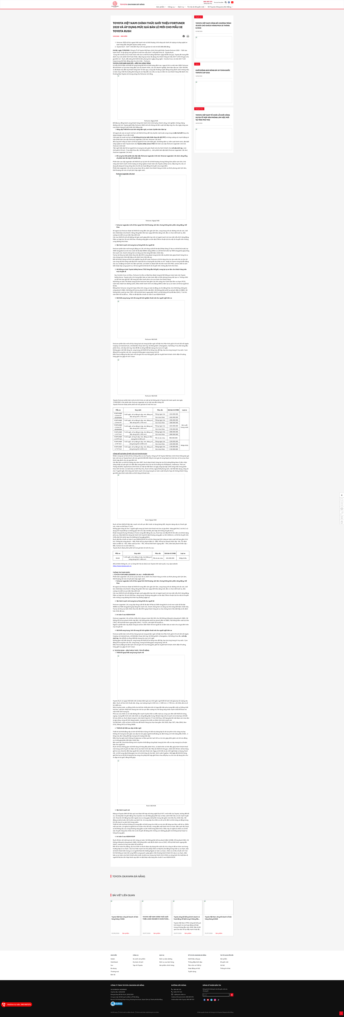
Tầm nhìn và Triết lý (194, 965)
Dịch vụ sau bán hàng (166, 962)
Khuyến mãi (224, 962)
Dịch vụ (181, 7)
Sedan (113, 959)
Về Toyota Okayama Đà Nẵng (219, 7)
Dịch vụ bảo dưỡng (165, 959)
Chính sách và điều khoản (126, 1012)
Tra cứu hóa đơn (218, 2)
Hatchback (114, 962)
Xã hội (222, 965)
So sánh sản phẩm (139, 959)
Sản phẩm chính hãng (166, 965)
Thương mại (115, 971)
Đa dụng (113, 968)
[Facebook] (184, 36)
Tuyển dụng (192, 971)
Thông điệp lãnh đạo (195, 962)
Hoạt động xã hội (194, 968)
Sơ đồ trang (114, 1012)
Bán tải (113, 974)
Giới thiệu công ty (194, 959)
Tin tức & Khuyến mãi (195, 7)
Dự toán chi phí (138, 962)
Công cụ (171, 7)
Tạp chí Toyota (138, 965)
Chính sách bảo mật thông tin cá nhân (147, 1012)
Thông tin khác (225, 968)
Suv (112, 965)
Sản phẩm (160, 7)
